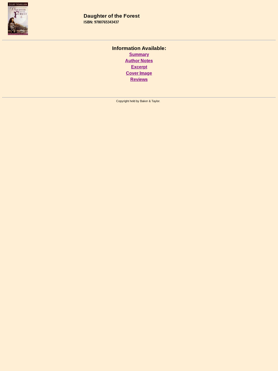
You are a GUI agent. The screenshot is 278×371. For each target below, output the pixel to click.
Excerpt (139, 67)
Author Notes (139, 60)
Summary (139, 54)
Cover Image (139, 73)
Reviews (139, 79)
